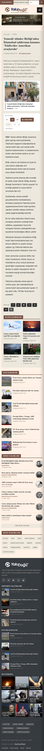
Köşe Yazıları (14, 748)
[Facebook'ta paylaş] (13, 305)
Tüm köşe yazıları (22, 525)
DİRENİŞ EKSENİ (15, 547)
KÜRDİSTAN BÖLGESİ (17, 543)
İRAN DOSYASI (8, 728)
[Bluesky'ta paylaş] (24, 305)
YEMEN (14, 34)
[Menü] (39, 10)
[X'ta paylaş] (29, 305)
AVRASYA (27, 547)
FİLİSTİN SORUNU (8, 552)
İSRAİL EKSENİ (8, 732)
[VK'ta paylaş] (34, 305)
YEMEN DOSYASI (23, 728)
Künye (22, 748)
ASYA (39, 538)
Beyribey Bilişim (20, 744)
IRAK (12, 538)
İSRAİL (19, 538)
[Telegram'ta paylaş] (6, 309)
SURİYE (5, 547)
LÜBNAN (38, 543)
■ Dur (8, 124)
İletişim (28, 748)
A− (7, 119)
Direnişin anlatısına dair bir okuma (15, 2)
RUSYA (5, 543)
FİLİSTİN (5, 538)
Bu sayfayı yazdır (25, 53)
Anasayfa (7, 34)
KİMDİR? (29, 543)
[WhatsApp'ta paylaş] (18, 305)
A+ (18, 119)
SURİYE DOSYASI (23, 732)
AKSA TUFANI (18, 724)
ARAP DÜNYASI (29, 538)
